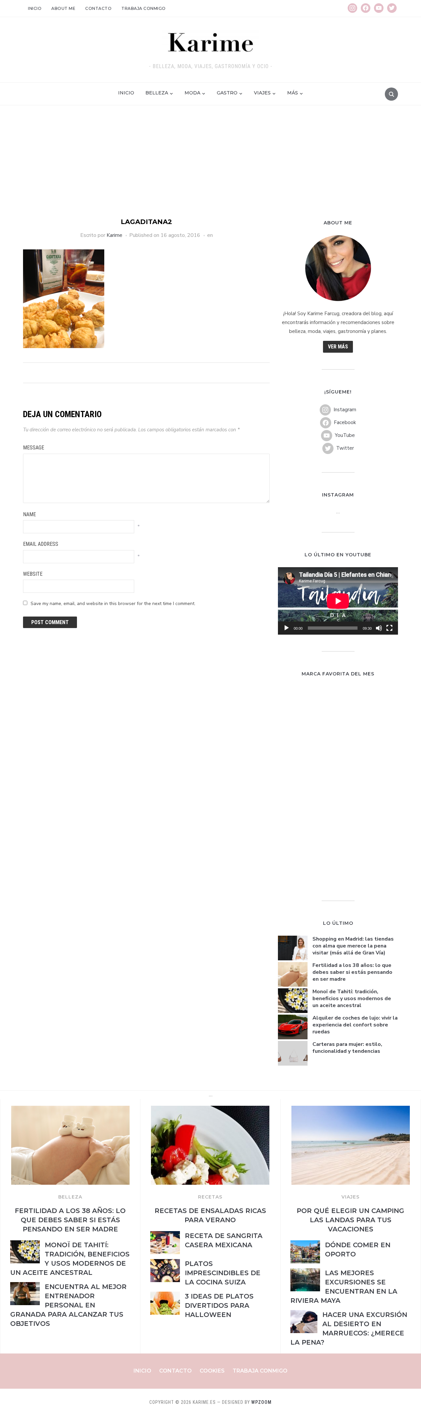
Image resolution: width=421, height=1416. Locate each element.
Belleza (156, 93)
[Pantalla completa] (389, 628)
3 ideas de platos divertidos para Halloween (219, 1305)
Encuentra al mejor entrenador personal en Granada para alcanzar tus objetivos (68, 1305)
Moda (192, 93)
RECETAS (210, 1197)
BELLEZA (70, 1197)
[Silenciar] (379, 628)
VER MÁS (338, 346)
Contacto (98, 8)
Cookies (212, 1371)
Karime (114, 235)
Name (29, 514)
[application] (338, 601)
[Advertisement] (210, 168)
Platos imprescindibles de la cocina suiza (222, 1273)
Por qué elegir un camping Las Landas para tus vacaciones (350, 1220)
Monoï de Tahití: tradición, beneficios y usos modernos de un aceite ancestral (351, 998)
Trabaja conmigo (143, 8)
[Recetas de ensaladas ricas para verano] (210, 1109)
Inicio (34, 8)
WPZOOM (261, 1402)
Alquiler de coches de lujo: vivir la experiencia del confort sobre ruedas (355, 1024)
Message (33, 447)
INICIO (126, 93)
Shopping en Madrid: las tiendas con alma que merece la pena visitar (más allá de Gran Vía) (353, 945)
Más (292, 93)
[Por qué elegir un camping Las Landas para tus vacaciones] (350, 1109)
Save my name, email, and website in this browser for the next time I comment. (113, 603)
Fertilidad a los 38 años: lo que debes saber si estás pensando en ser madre (352, 972)
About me (63, 8)
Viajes (262, 93)
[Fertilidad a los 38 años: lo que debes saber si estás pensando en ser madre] (70, 1109)
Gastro (227, 93)
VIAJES (350, 1197)
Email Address (40, 544)
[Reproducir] (286, 628)
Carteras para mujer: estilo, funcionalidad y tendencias (347, 1048)
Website (32, 574)
